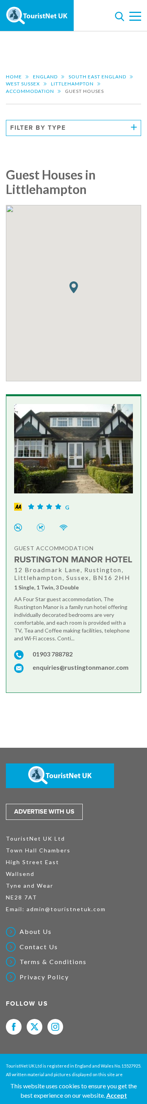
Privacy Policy (44, 977)
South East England (97, 77)
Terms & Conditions (53, 961)
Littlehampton (72, 84)
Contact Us (39, 946)
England (45, 77)
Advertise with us (44, 812)
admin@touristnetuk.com (66, 909)
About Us (36, 931)
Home (14, 77)
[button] (73, 287)
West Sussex (23, 84)
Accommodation (30, 91)
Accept (116, 1095)
